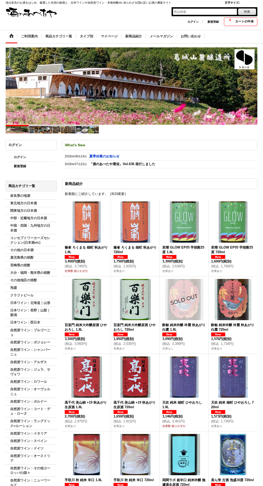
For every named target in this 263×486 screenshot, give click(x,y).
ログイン (193, 21)
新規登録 (213, 21)
